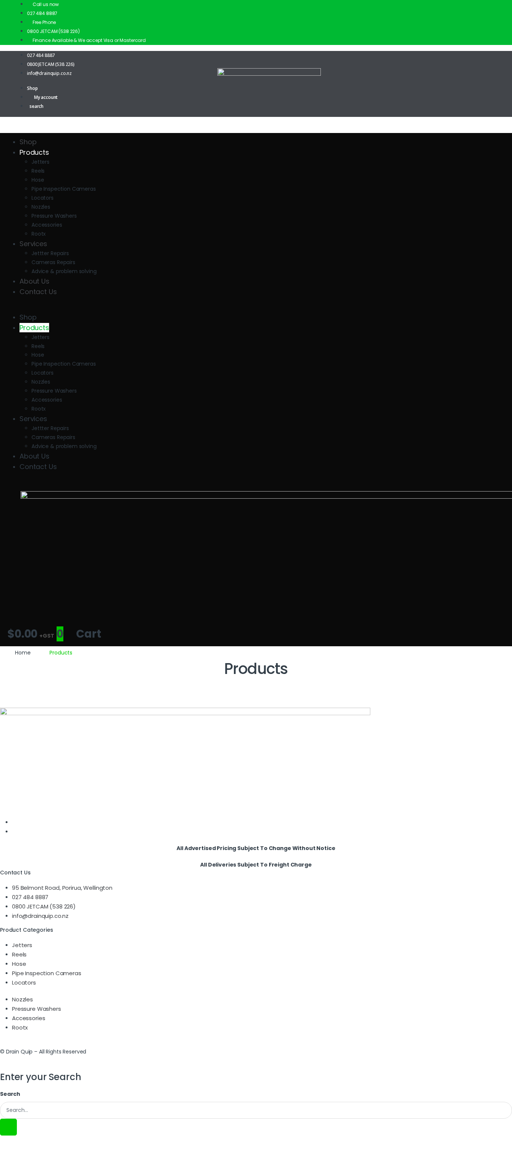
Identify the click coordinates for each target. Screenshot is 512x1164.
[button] (256, 307)
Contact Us (38, 291)
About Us (34, 281)
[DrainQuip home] (256, 86)
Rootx (38, 234)
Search (10, 1094)
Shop (27, 141)
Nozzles (40, 207)
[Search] (8, 1127)
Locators (42, 198)
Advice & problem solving (64, 271)
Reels (38, 171)
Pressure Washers (54, 216)
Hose (37, 180)
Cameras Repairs (53, 262)
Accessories (46, 225)
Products (34, 152)
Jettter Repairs (50, 253)
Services (33, 243)
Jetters (40, 162)
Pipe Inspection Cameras (63, 189)
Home (22, 652)
